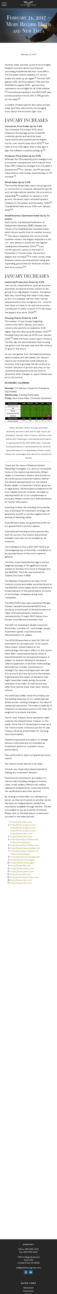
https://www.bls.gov (20, 842)
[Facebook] (26, 1272)
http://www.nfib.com (20, 865)
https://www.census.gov (22, 859)
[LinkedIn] (31, 1272)
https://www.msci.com (21, 836)
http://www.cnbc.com (21, 822)
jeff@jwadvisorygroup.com (28, 1267)
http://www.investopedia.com (25, 848)
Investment (28, 1291)
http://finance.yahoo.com (23, 824)
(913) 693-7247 (32, 1249)
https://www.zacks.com (22, 868)
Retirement (29, 1288)
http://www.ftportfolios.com (24, 839)
